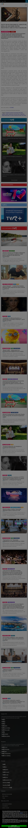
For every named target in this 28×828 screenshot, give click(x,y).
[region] (14, 819)
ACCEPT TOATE (14, 825)
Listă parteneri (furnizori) (4, 823)
